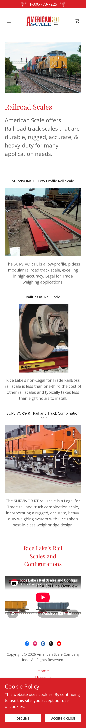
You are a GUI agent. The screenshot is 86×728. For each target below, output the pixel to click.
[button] (10, 21)
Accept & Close (63, 718)
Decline (23, 718)
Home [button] (43, 670)
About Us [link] (43, 678)
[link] (43, 21)
